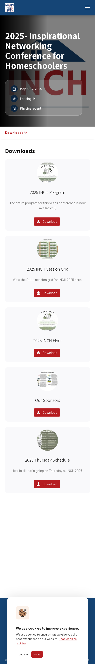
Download (49, 221)
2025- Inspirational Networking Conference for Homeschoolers (42, 50)
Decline (23, 654)
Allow (37, 654)
